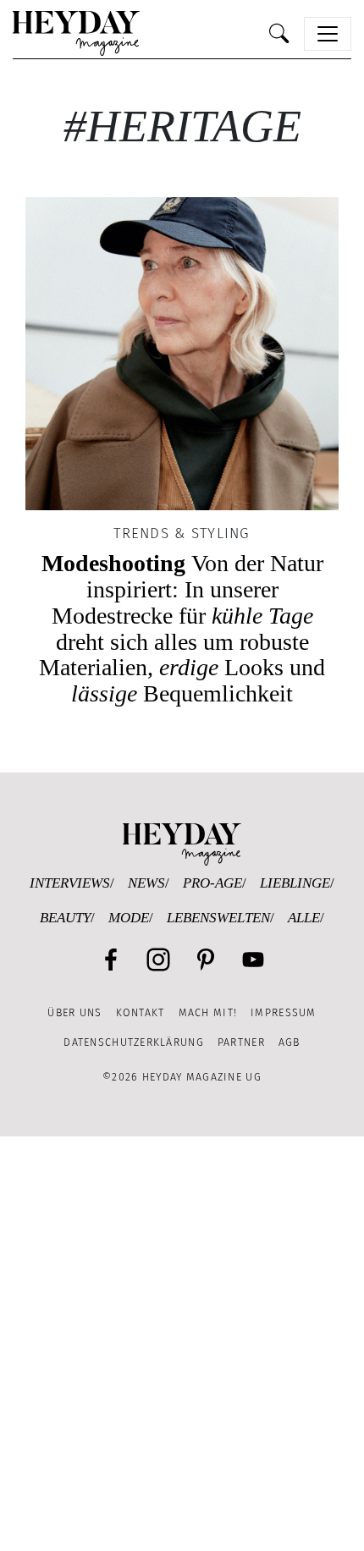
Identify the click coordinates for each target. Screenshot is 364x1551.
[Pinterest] (205, 959)
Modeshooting (182, 628)
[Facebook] (111, 959)
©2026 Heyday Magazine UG (182, 1076)
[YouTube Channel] (253, 959)
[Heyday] (76, 33)
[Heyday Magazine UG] (182, 843)
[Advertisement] (182, 1344)
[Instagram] (158, 959)
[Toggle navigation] (327, 34)
